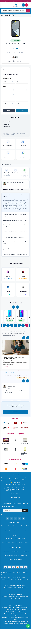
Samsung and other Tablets (19, 613)
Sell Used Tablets (15, 551)
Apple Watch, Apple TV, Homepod (18, 621)
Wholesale (26, 542)
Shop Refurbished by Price (23, 587)
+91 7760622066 (16, 493)
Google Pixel (9, 611)
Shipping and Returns (12, 530)
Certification (27, 525)
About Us (7, 538)
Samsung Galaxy (20, 607)
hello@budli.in (16, 497)
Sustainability (24, 555)
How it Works (17, 555)
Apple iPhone (11, 607)
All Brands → (22, 611)
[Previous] (23, 337)
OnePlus (27, 607)
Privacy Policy (4, 525)
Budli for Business (6, 542)
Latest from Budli (6, 328)
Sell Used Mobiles (6, 551)
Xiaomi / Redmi (9, 609)
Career (24, 538)
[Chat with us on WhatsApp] (28, 626)
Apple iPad (10, 613)
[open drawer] (4, 5)
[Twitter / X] (23, 518)
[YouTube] (19, 518)
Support (26, 530)
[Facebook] (7, 518)
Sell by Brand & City (12, 587)
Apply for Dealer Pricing (15, 598)
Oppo (19, 609)
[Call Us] (23, 5)
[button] (13, 307)
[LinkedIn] (15, 518)
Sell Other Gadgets (8, 555)
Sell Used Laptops (25, 551)
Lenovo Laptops (24, 617)
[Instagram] (11, 518)
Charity (13, 542)
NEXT (22, 110)
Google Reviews (19, 542)
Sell (5, 14)
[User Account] (26, 5)
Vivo (15, 609)
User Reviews (18, 538)
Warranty (10, 525)
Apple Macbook (11, 617)
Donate (20, 559)
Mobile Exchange (13, 559)
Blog (12, 538)
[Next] (27, 337)
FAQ (5, 530)
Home (2, 14)
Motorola (15, 611)
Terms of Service (20, 579)
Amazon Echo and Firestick (21, 623)
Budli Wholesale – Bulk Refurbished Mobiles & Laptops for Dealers (15, 596)
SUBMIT (24, 510)
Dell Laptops (17, 617)
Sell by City (20, 530)
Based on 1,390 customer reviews (15, 484)
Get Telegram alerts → (15, 412)
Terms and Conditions (18, 525)
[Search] (28, 10)
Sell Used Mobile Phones (12, 14)
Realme (24, 609)
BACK (8, 110)
